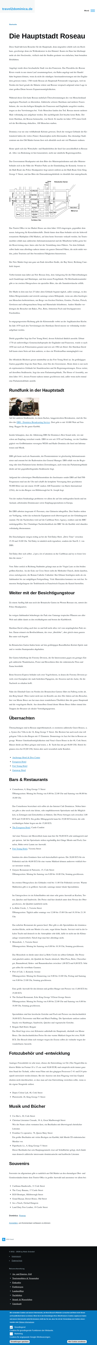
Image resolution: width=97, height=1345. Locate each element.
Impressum (16, 1256)
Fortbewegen (17, 1286)
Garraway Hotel (19, 770)
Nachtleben (17, 1295)
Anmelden (13, 1223)
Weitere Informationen (26, 1322)
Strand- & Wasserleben (22, 1299)
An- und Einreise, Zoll (22, 1274)
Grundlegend (19, 1327)
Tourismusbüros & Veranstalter (25, 1278)
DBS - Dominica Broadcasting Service (33, 422)
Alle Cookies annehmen (77, 1342)
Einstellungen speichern (20, 1342)
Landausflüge (18, 1290)
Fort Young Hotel (19, 765)
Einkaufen (16, 1282)
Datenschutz (17, 1261)
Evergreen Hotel (19, 761)
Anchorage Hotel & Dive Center (26, 757)
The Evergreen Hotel (21, 827)
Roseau (22, 1216)
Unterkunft (17, 1303)
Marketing (18, 1334)
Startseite (13, 24)
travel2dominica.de (17, 9)
